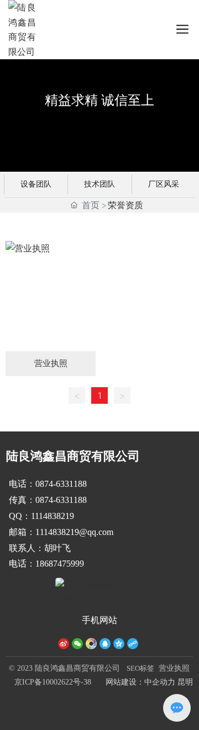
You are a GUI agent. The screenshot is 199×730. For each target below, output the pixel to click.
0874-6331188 (62, 484)
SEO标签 (140, 668)
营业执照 (174, 668)
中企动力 (159, 682)
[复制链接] (132, 643)
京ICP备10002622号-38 (52, 682)
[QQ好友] (105, 643)
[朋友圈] (91, 643)
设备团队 (35, 184)
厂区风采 (163, 184)
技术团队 (99, 184)
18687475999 (59, 563)
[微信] (77, 643)
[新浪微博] (63, 643)
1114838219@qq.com (74, 532)
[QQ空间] (118, 643)
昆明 (185, 682)
